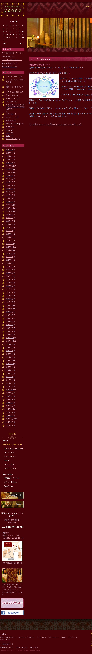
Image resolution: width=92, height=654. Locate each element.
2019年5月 (9, 351)
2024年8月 (9, 179)
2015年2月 (9, 422)
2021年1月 (9, 302)
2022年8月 (9, 257)
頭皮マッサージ (11, 117)
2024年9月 (9, 176)
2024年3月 (9, 195)
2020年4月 (9, 328)
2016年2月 (9, 406)
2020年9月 (9, 312)
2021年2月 (9, 299)
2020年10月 (10, 309)
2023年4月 (9, 231)
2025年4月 (9, 153)
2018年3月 (9, 373)
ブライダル (10, 114)
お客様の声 (10, 120)
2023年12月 (10, 205)
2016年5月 (9, 403)
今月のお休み (10, 95)
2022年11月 (10, 247)
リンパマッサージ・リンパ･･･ (12, 53)
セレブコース (9, 464)
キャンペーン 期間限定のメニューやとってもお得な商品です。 (15, 107)
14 (23, 32)
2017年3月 (9, 383)
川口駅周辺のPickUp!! (13, 124)
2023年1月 (9, 240)
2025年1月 (9, 163)
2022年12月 (10, 244)
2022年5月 (9, 266)
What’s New (8, 486)
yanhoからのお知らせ (13, 92)
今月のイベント (11, 98)
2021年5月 (9, 292)
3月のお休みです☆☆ (9, 67)
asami (8, 133)
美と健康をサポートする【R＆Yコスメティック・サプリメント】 (55, 124)
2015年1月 (9, 425)
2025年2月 (9, 159)
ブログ (8, 127)
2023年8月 (9, 218)
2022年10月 (10, 250)
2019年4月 (9, 354)
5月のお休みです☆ (8, 56)
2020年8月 (9, 315)
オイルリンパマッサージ (13, 448)
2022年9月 (9, 253)
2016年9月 (9, 393)
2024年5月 (9, 189)
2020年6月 (9, 321)
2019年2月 (9, 357)
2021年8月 (9, 286)
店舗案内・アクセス (11, 478)
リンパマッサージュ (13, 76)
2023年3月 (9, 234)
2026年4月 (9, 150)
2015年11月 (10, 409)
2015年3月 (9, 419)
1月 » (22, 43)
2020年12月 (10, 305)
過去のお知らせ (11, 139)
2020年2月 (9, 331)
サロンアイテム (10, 468)
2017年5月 (9, 377)
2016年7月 (9, 396)
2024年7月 (9, 182)
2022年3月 (9, 273)
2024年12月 (10, 166)
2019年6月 (9, 347)
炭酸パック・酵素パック (14, 87)
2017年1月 (9, 386)
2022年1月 (9, 279)
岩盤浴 (6, 460)
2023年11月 (10, 208)
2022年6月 (9, 263)
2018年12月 (10, 360)
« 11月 (5, 43)
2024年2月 (9, 198)
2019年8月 (9, 344)
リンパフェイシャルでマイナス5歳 (15, 81)
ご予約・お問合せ (11, 482)
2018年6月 (9, 370)
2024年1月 (9, 202)
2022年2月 (9, 276)
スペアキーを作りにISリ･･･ (12, 60)
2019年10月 (10, 341)
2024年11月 (10, 169)
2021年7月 (9, 289)
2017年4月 (9, 380)
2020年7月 (9, 318)
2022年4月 (9, 270)
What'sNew (9, 101)
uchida (8, 136)
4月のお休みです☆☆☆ (10, 63)
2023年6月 (9, 224)
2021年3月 (9, 296)
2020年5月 (9, 325)
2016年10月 (10, 390)
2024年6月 (9, 185)
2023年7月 (9, 221)
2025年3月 (9, 156)
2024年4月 (9, 192)
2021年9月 (9, 283)
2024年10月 (10, 172)
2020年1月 (9, 334)
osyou (8, 130)
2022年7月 (9, 260)
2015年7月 (9, 412)
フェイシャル (9, 452)
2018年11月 (10, 364)
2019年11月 (10, 338)
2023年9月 (9, 214)
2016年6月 (9, 399)
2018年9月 (9, 367)
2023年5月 (9, 227)
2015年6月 (9, 416)
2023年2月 (9, 237)
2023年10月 (10, 211)
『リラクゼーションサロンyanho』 (12, 9)
